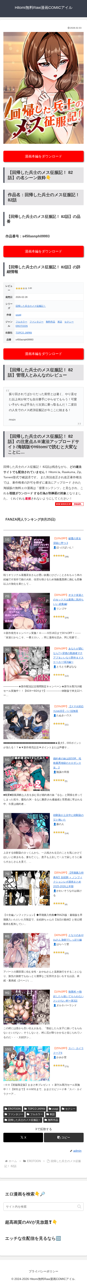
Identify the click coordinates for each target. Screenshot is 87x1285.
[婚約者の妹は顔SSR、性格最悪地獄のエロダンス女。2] (26, 773)
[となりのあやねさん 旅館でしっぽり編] (26, 950)
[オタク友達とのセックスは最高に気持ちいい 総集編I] (26, 611)
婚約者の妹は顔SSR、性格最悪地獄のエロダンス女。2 (67, 763)
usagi (18, 314)
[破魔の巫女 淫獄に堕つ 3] (26, 553)
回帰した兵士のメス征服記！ (31, 306)
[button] (64, 1137)
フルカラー (21, 321)
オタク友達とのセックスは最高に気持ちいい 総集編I (68, 599)
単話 (59, 321)
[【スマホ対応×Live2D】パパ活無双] (26, 721)
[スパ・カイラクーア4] (26, 1063)
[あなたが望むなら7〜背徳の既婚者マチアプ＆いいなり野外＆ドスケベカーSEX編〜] (26, 663)
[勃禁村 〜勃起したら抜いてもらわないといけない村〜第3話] (26, 1007)
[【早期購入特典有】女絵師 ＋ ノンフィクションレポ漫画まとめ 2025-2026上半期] (26, 888)
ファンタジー (37, 321)
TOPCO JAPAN (24, 332)
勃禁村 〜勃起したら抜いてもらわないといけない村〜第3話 (68, 996)
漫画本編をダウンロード (43, 156)
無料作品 (50, 321)
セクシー (69, 321)
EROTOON (22, 326)
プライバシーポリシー (43, 1271)
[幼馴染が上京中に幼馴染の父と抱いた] (26, 831)
